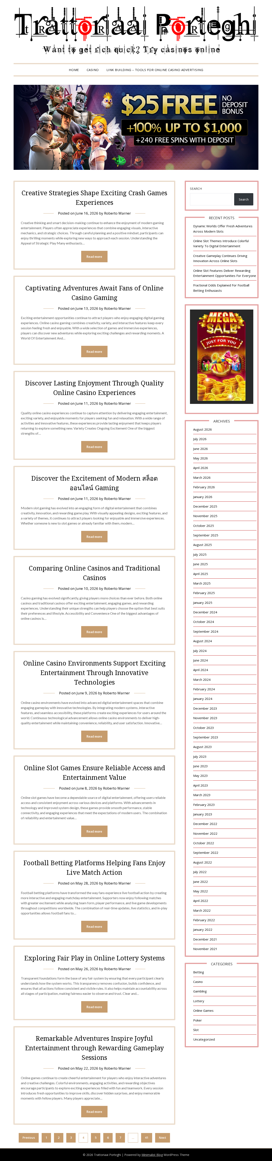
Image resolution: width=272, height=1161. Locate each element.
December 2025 (205, 506)
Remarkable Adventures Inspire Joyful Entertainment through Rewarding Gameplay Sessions (94, 1048)
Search (196, 188)
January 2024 (202, 698)
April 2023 (200, 785)
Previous (29, 1138)
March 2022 (202, 910)
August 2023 (202, 747)
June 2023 (200, 766)
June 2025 (200, 564)
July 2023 (200, 756)
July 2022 (200, 872)
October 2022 (203, 843)
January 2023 (202, 814)
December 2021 (205, 939)
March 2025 (202, 583)
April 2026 (200, 468)
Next (162, 1138)
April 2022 (200, 901)
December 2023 (205, 708)
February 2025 (204, 593)
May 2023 (200, 775)
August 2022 (202, 862)
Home (74, 70)
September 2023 (205, 737)
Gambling (200, 991)
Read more (94, 256)
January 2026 (202, 497)
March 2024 (202, 679)
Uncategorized (204, 1039)
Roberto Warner (117, 213)
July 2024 (200, 651)
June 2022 (200, 881)
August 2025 (202, 545)
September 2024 (205, 631)
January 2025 (202, 602)
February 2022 (204, 920)
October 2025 (203, 525)
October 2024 (203, 622)
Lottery (198, 1001)
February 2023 (204, 804)
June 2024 (200, 660)
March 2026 (202, 477)
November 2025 (205, 516)
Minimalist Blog (152, 1155)
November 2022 (205, 833)
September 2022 (205, 852)
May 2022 (200, 891)
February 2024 (204, 689)
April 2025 (200, 574)
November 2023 (205, 718)
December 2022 (205, 824)
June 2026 (200, 449)
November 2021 (205, 949)
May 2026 (200, 458)
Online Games (203, 1010)
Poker (197, 1020)
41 (146, 1138)
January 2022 (202, 929)
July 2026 (200, 439)
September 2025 (205, 535)
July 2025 (200, 554)
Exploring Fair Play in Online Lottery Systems (94, 958)
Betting (198, 972)
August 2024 (202, 641)
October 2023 (203, 728)
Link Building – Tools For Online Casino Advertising (154, 70)
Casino (93, 70)
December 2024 (205, 612)
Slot (196, 1030)
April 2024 (200, 670)
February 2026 (204, 487)
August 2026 (202, 429)
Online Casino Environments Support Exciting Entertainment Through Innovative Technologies (94, 673)
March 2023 (202, 795)
